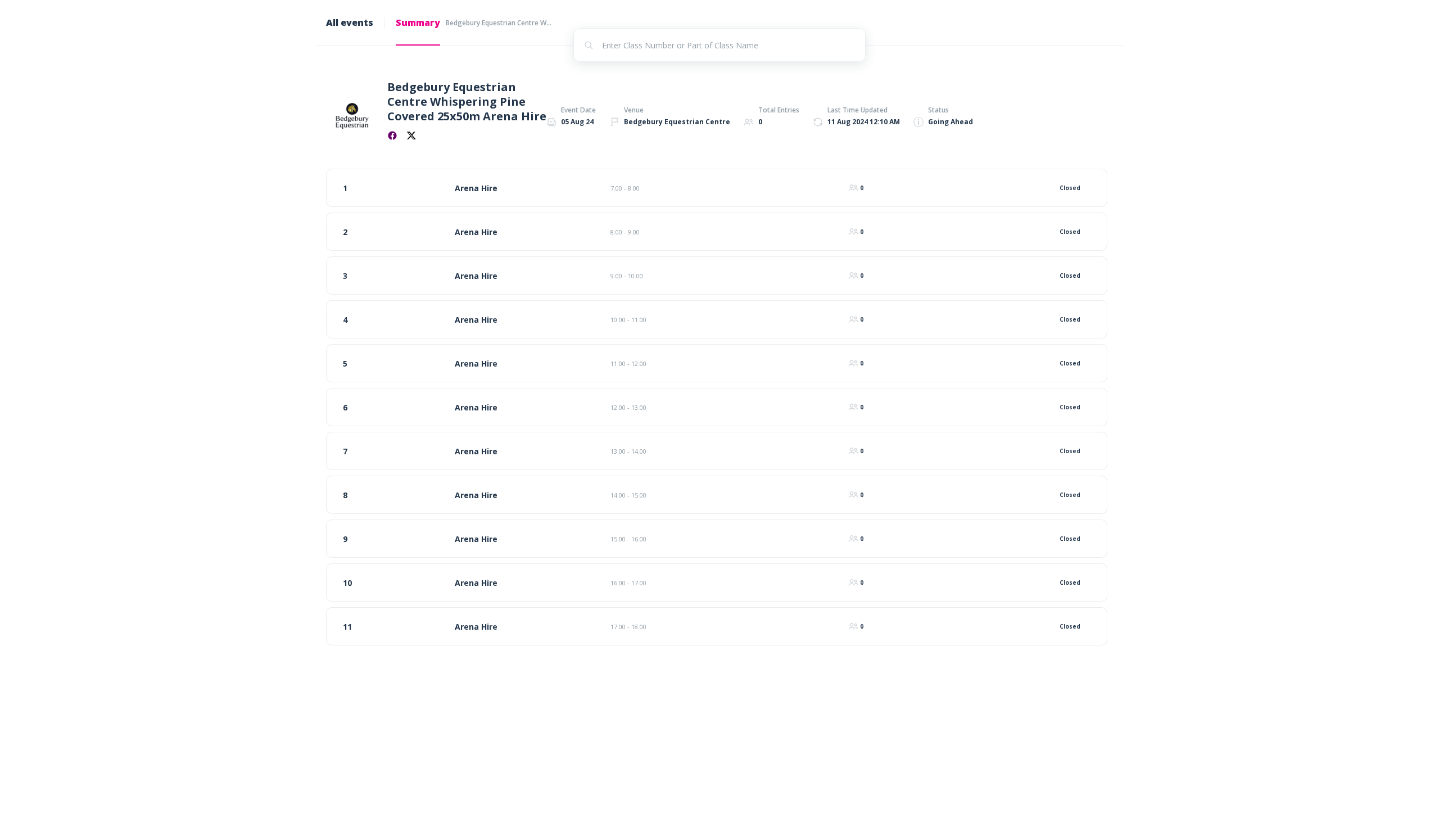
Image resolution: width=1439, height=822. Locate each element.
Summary (418, 22)
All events (349, 22)
